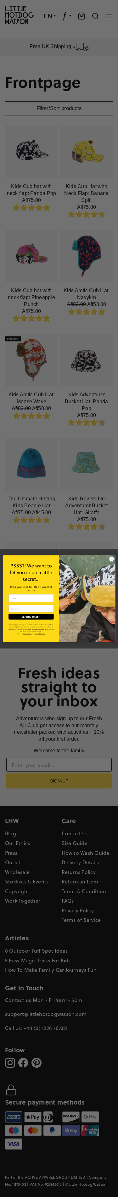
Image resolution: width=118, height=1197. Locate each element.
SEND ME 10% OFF (31, 616)
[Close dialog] (111, 558)
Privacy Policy (27, 634)
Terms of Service (39, 634)
